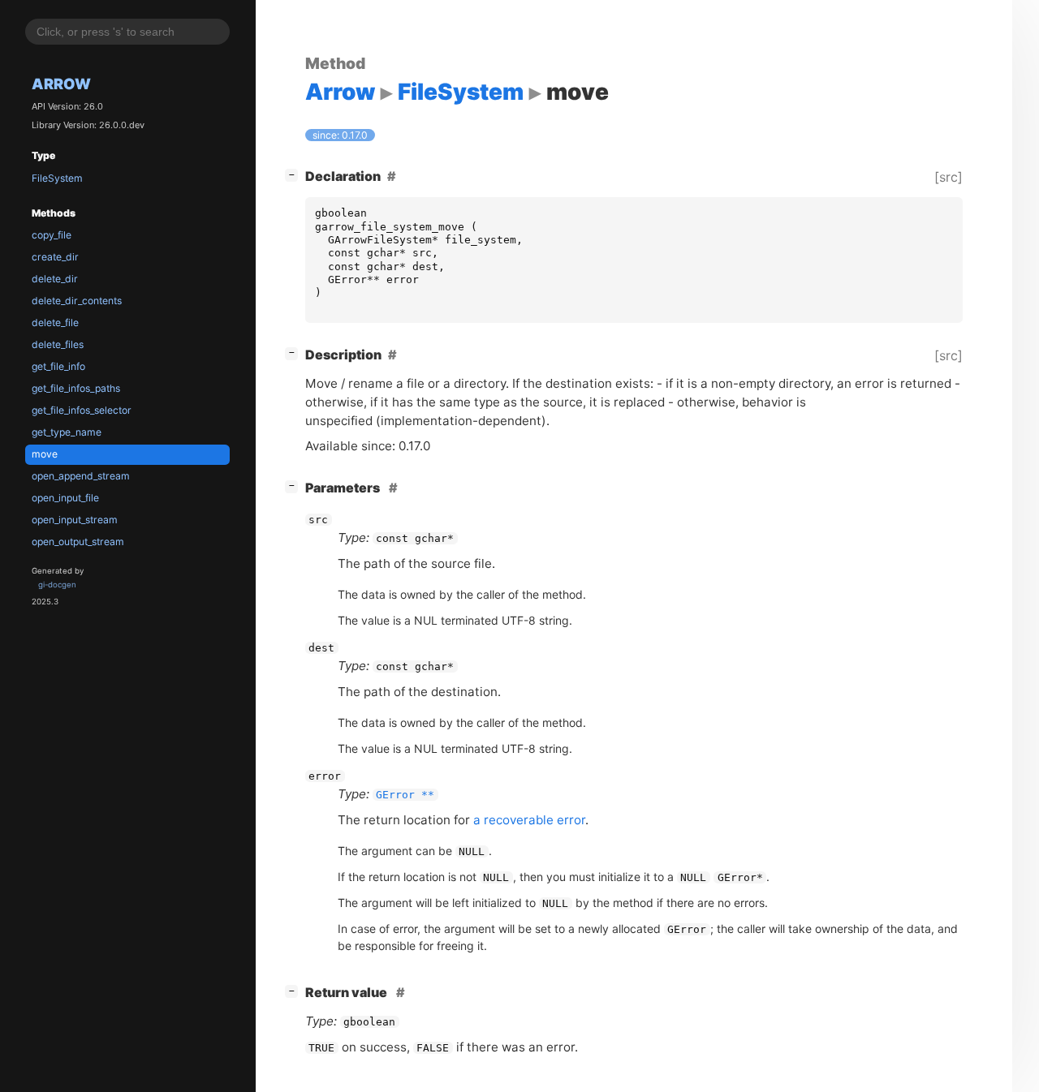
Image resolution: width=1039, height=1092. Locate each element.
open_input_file (65, 498)
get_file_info (58, 366)
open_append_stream (81, 476)
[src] (948, 177)
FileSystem (57, 178)
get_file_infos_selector (81, 410)
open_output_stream (78, 541)
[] (294, 174)
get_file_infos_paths (76, 388)
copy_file (51, 235)
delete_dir (55, 279)
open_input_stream (75, 520)
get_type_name (66, 432)
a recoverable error (529, 820)
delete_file (55, 322)
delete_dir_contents (77, 300)
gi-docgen (57, 584)
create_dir (55, 257)
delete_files (58, 344)
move (45, 454)
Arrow (61, 83)
